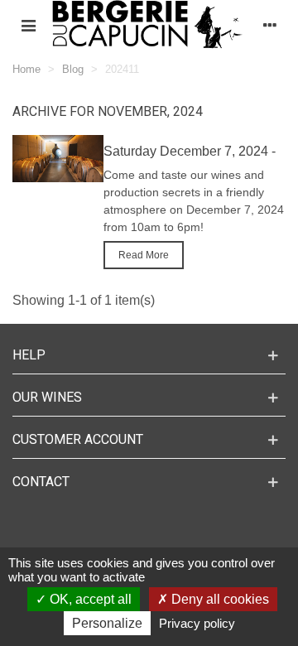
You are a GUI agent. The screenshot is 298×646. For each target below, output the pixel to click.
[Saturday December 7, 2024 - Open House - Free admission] (57, 158)
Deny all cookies (218, 599)
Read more (143, 255)
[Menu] (28, 25)
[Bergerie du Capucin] (149, 25)
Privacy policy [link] (197, 623)
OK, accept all (89, 599)
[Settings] (270, 25)
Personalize (107, 623)
